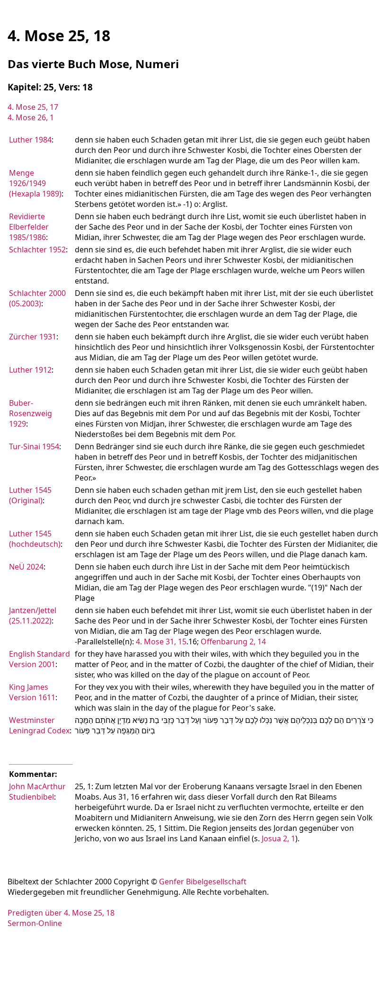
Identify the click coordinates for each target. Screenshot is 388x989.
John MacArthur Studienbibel (37, 791)
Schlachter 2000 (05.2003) (37, 298)
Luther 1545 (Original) (30, 495)
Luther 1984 (30, 139)
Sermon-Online (35, 923)
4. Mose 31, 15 (161, 641)
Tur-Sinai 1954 (34, 446)
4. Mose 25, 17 (33, 107)
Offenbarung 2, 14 (233, 641)
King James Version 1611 (32, 692)
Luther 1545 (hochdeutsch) (35, 538)
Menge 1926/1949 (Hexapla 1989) (35, 183)
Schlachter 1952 (37, 249)
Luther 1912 (30, 370)
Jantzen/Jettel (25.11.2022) (32, 615)
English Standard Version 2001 (39, 659)
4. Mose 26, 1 (31, 117)
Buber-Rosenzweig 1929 (30, 413)
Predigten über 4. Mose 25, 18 (61, 913)
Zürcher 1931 (32, 336)
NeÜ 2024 (26, 566)
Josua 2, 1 (278, 838)
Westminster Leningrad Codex (39, 725)
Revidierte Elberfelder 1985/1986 (29, 226)
